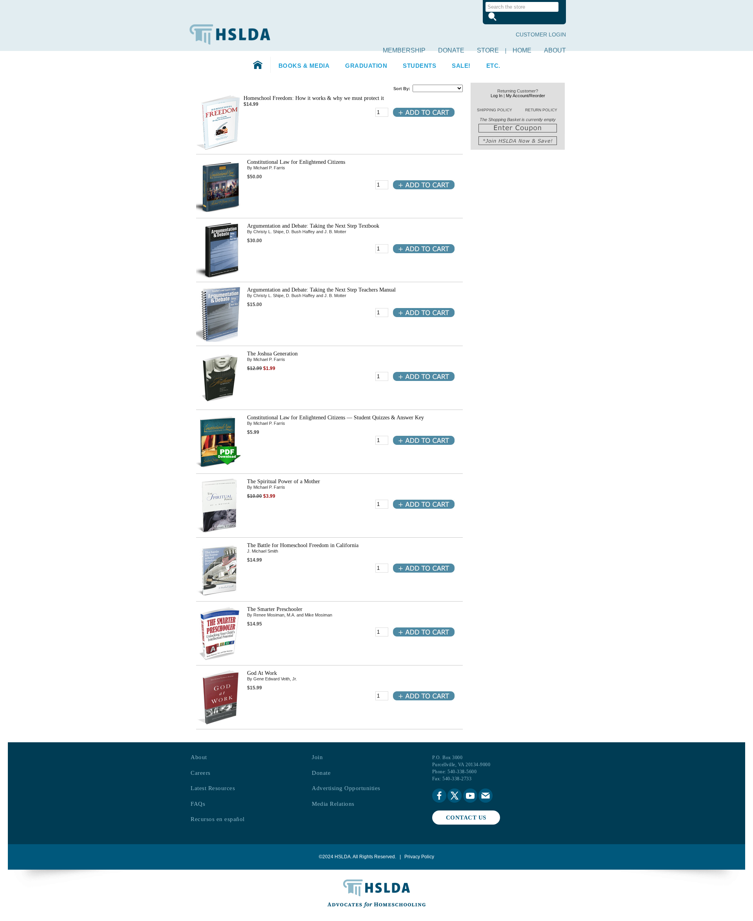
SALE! (461, 65)
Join (317, 757)
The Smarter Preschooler (274, 609)
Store (488, 50)
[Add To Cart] (423, 115)
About (555, 50)
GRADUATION (366, 65)
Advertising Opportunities (346, 788)
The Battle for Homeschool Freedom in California (302, 545)
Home (522, 50)
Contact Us (466, 817)
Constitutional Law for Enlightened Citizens (296, 162)
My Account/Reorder (525, 95)
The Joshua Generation (272, 354)
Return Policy (541, 110)
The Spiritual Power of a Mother (283, 481)
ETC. (493, 65)
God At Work (262, 673)
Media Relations (333, 804)
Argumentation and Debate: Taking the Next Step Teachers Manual (321, 290)
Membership (404, 50)
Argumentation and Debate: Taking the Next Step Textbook (313, 226)
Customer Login (541, 34)
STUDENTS (419, 65)
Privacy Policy (419, 856)
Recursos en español (218, 819)
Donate (451, 50)
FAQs (198, 804)
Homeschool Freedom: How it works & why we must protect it (314, 98)
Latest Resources (213, 788)
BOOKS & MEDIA (304, 65)
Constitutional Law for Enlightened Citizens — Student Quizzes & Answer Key (335, 418)
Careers (201, 773)
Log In (496, 95)
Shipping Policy (494, 110)
